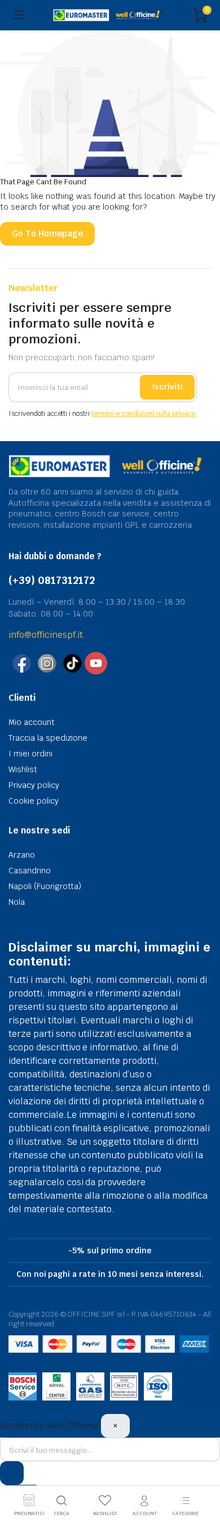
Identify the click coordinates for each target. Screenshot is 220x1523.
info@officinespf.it (45, 635)
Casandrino (29, 870)
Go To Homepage (47, 233)
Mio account (31, 722)
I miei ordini (30, 754)
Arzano (21, 855)
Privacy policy (33, 785)
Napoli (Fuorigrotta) (44, 886)
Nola (16, 902)
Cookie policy (33, 801)
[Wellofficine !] (109, 15)
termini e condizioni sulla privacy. (144, 413)
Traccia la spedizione (47, 738)
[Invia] (12, 1473)
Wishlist (22, 769)
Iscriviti (167, 387)
